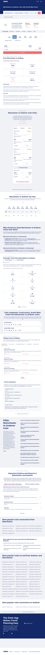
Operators (29, 31)
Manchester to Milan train (21, 593)
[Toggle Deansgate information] (40, 508)
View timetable (12, 81)
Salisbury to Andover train (21, 584)
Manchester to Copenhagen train (9, 593)
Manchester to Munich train (8, 579)
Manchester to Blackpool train (35, 530)
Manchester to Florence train (8, 576)
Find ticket (13, 67)
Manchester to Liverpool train (22, 526)
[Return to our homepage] (5, 1)
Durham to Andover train (7, 564)
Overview (24, 31)
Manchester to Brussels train (35, 576)
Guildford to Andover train (34, 569)
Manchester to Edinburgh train (35, 526)
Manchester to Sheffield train (8, 533)
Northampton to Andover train (35, 593)
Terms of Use (17, 651)
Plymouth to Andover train (21, 562)
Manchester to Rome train (34, 586)
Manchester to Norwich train (22, 530)
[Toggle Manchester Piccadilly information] (40, 497)
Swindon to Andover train (7, 596)
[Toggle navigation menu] (41, 1)
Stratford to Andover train (34, 589)
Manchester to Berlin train (34, 564)
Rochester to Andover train (21, 571)
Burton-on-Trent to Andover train (22, 589)
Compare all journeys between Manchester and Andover (32, 546)
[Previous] (6, 208)
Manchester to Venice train (34, 579)
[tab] (8, 40)
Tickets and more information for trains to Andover (32, 549)
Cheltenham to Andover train (8, 591)
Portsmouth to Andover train (22, 569)
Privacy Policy (24, 651)
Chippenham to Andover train (8, 562)
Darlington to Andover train (8, 567)
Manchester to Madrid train (35, 567)
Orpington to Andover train (35, 571)
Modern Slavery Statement (34, 651)
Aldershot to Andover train (21, 581)
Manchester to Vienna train (21, 564)
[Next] (40, 37)
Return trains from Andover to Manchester (12, 545)
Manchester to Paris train (21, 574)
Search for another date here (22, 182)
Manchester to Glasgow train (8, 530)
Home (4, 612)
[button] (26, 13)
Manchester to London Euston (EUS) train (24, 528)
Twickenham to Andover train (35, 562)
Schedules (18, 31)
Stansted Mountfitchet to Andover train (24, 596)
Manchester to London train (8, 526)
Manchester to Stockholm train (8, 581)
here (32, 189)
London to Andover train (34, 581)
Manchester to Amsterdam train (9, 589)
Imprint (11, 651)
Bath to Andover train (6, 586)
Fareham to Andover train (21, 576)
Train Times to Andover (16, 612)
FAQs (34, 31)
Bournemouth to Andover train (22, 607)
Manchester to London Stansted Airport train (25, 567)
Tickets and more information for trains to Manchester (12, 549)
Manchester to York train (7, 528)
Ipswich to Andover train (7, 574)
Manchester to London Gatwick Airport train (25, 591)
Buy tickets (11, 31)
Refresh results (22, 123)
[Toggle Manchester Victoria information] (40, 503)
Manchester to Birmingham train (9, 569)
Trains (8, 612)
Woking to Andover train (34, 584)
